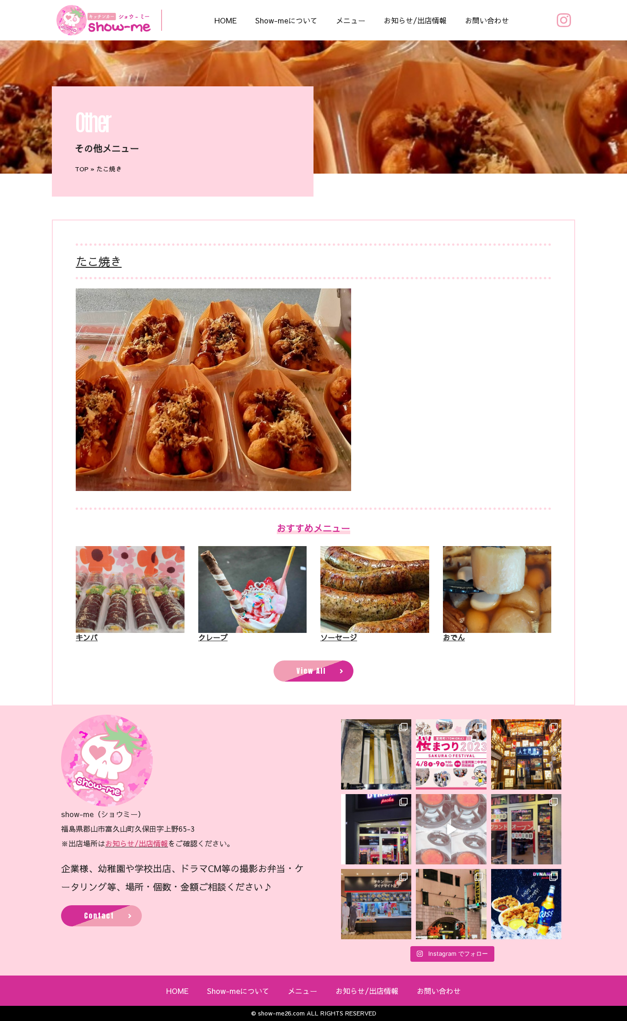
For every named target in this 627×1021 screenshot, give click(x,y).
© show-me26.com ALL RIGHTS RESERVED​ (313, 1013)
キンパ (87, 637)
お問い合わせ (487, 20)
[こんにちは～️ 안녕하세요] (376, 904)
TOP (82, 168)
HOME (225, 20)
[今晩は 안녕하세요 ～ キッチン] (526, 754)
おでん (454, 637)
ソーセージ (338, 637)
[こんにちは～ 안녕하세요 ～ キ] (376, 754)
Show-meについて (286, 20)
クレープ (213, 637)
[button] (313, 671)
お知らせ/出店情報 (415, 20)
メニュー (350, 20)
